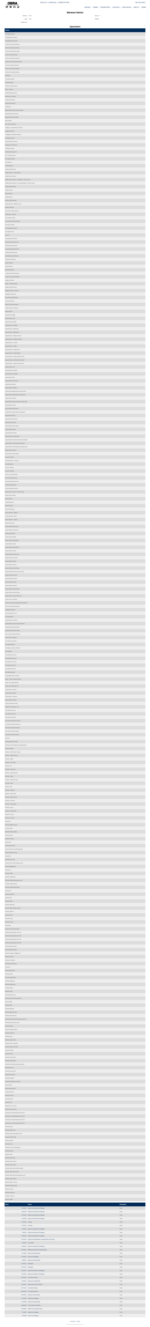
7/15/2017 (23, 1225)
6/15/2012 (23, 1277)
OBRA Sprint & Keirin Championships (37, 1250)
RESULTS (43, 2)
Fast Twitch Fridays (33, 1277)
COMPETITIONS (63, 2)
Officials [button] (116, 7)
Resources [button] (126, 7)
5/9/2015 (24, 1243)
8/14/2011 (23, 1284)
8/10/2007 (23, 1308)
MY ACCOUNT (140, 2)
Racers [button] (88, 7)
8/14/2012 (23, 1263)
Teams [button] (95, 7)
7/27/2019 (23, 1208)
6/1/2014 (24, 1253)
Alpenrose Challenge (33, 1256)
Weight (97, 19)
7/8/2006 (24, 1315)
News (144, 7)
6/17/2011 (23, 1288)
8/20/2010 (23, 1291)
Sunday (30, 1222)
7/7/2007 (24, 1312)
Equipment (24, 22)
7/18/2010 (23, 1298)
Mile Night (30, 1263)
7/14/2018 (23, 1215)
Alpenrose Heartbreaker (34, 1253)
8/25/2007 (23, 1305)
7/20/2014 (23, 1246)
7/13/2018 (23, 1218)
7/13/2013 (23, 1256)
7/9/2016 (24, 1229)
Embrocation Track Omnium (35, 1284)
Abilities (25, 15)
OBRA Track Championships (35, 1308)
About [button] (136, 7)
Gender (97, 15)
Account (72, 1321)
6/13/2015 (23, 1239)
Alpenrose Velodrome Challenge (36, 1208)
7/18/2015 (23, 1236)
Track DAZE (31, 1243)
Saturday (30, 1225)
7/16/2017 (23, 1222)
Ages (26, 19)
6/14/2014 (23, 1250)
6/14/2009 (23, 1302)
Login (78, 1321)
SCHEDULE (52, 2)
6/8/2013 (24, 1260)
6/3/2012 (24, 1281)
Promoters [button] (105, 7)
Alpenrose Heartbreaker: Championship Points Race (41, 1239)
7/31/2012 (23, 1267)
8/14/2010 (23, 1295)
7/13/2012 (23, 1274)
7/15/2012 (23, 1270)
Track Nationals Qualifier (34, 1305)
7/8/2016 (24, 1232)
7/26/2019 (23, 1211)
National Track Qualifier (34, 1295)
